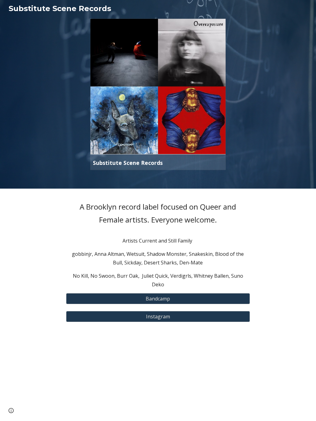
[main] (158, 244)
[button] (11, 410)
